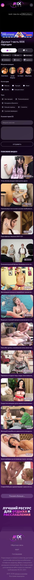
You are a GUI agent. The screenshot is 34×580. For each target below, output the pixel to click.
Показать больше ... (17, 496)
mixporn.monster (21, 574)
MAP (17, 549)
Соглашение (17, 554)
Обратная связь (17, 545)
